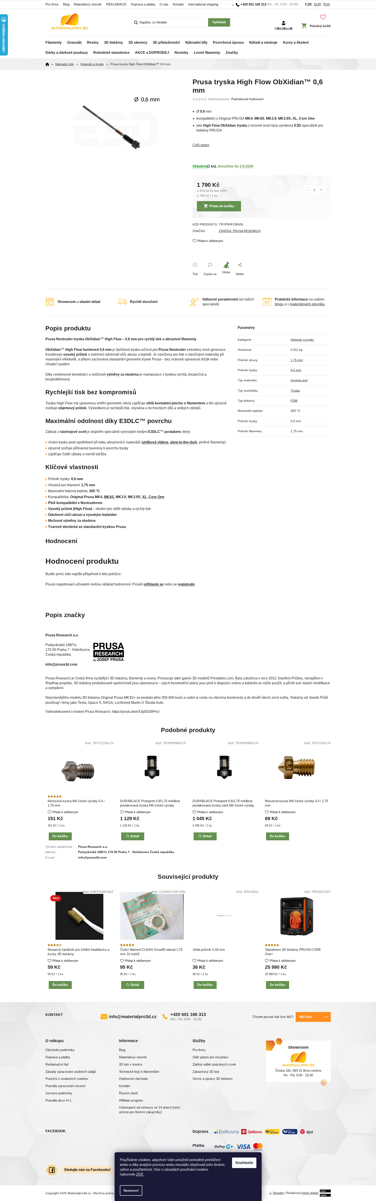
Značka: (240, 231)
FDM (294, 400)
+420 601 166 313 (188, 1014)
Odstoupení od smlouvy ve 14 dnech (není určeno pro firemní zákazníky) (149, 1110)
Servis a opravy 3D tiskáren (212, 1078)
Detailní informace (261, 145)
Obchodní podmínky (60, 1050)
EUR (317, 4)
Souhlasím (244, 1163)
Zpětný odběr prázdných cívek (214, 1064)
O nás (164, 4)
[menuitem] (53, 41)
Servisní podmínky (58, 1093)
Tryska (295, 390)
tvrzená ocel (299, 380)
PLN (326, 4)
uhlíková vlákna (155, 442)
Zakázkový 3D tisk (205, 1071)
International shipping (203, 4)
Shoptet (278, 1193)
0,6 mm (296, 370)
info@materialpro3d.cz (133, 1016)
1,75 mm (297, 360)
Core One (156, 497)
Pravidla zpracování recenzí (65, 1086)
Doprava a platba (143, 4)
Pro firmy (52, 4)
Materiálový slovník (88, 4)
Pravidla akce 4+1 (58, 1100)
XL (144, 497)
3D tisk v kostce (130, 1064)
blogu (279, 304)
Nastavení (131, 1190)
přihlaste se (154, 584)
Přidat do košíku (221, 206)
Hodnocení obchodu (133, 1078)
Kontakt (178, 4)
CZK (308, 4)
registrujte (186, 584)
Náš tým (305, 1017)
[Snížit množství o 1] (308, 190)
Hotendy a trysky (302, 339)
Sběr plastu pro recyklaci (210, 1057)
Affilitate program (131, 1100)
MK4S (109, 497)
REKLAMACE (116, 4)
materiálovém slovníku (307, 304)
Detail (134, 985)
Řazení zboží (128, 1093)
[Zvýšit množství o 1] (321, 190)
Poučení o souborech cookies (66, 1078)
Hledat (219, 22)
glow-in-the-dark (183, 442)
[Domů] (48, 64)
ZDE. (140, 1174)
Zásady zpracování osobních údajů (70, 1071)
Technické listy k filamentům (139, 1071)
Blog (66, 4)
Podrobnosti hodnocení (247, 99)
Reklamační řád (56, 1064)
